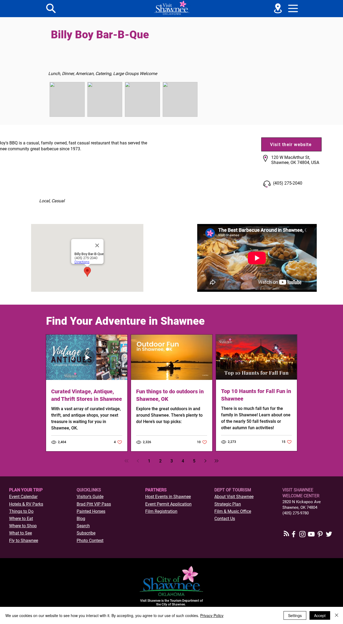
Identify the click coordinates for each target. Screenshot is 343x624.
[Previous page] (138, 461)
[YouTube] (311, 534)
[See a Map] (278, 8)
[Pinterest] (320, 534)
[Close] (336, 615)
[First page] (126, 461)
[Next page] (205, 461)
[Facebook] (293, 534)
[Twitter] (329, 534)
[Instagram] (302, 534)
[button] (293, 8)
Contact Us (224, 518)
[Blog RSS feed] (286, 534)
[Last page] (216, 461)
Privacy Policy (211, 615)
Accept (320, 615)
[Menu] (51, 8)
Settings (295, 615)
